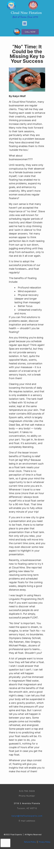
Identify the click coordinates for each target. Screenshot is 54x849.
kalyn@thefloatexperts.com (27, 816)
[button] (24, 23)
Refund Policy (30, 842)
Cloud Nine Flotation (26, 13)
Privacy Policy (44, 842)
